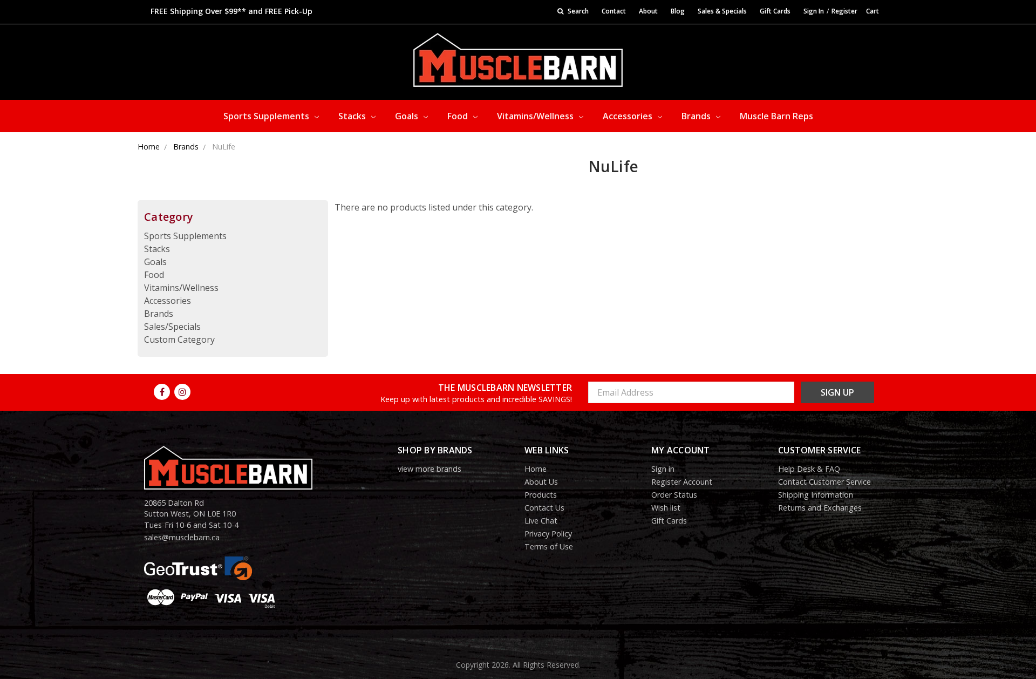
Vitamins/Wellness (536, 116)
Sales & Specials (722, 11)
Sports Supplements (267, 116)
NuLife (223, 146)
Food (458, 116)
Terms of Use (548, 546)
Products (540, 495)
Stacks (353, 116)
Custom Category (179, 339)
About (648, 11)
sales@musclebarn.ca (182, 537)
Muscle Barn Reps (776, 116)
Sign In (813, 11)
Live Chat (540, 520)
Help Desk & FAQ (809, 469)
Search (577, 11)
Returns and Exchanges (820, 508)
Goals (407, 116)
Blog (678, 11)
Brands (697, 116)
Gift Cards (775, 11)
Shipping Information (815, 495)
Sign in (662, 469)
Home (149, 146)
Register (844, 11)
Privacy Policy (548, 533)
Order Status (674, 495)
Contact (614, 11)
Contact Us (544, 508)
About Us (541, 482)
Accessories (629, 116)
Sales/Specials (172, 326)
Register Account (681, 482)
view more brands (429, 469)
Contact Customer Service (824, 482)
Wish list (665, 508)
